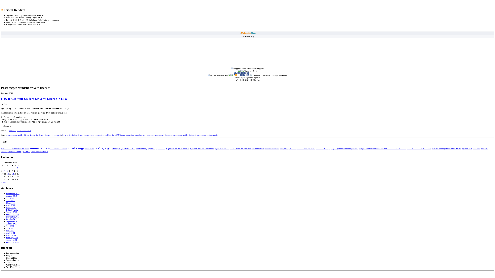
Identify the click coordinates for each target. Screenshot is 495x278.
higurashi (151, 149)
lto (113, 135)
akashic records (17, 149)
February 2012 (12, 210)
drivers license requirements (50, 135)
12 (8, 174)
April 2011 (10, 233)
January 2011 (11, 240)
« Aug (3, 182)
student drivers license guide (176, 135)
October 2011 (11, 219)
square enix (467, 148)
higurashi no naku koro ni (177, 148)
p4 (329, 149)
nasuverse (300, 149)
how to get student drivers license (75, 135)
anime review (39, 148)
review (370, 148)
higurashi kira (160, 149)
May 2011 (10, 231)
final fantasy (141, 148)
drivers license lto (31, 135)
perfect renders (344, 148)
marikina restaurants (272, 149)
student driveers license (135, 135)
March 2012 (11, 207)
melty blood (284, 149)
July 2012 (10, 198)
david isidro (89, 149)
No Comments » (24, 130)
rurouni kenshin (380, 149)
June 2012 (10, 200)
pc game (334, 149)
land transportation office (100, 135)
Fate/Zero (131, 149)
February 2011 (12, 238)
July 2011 (10, 226)
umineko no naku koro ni (39, 152)
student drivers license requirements (203, 135)
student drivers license (155, 135)
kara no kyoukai (243, 148)
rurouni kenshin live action (396, 149)
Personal (12, 130)
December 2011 (12, 214)
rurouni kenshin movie (415, 149)
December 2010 (12, 242)
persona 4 (354, 149)
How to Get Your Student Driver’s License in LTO (34, 98)
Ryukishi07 (427, 149)
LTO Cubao (120, 135)
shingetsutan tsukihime (450, 148)
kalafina (233, 149)
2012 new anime (6, 149)
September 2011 (12, 221)
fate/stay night (102, 148)
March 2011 (11, 235)
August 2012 (11, 196)
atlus (52, 149)
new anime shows (322, 149)
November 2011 (12, 217)
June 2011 (10, 228)
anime (26, 149)
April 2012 (10, 205)
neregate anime (309, 149)
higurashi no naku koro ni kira (202, 149)
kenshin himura (257, 149)
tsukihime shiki (13, 151)
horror (227, 149)
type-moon (25, 151)
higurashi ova (220, 149)
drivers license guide (14, 135)
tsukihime (476, 149)
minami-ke (292, 149)
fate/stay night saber (120, 149)
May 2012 (10, 203)
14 (13, 174)
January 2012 (11, 212)
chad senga (76, 148)
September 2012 (12, 194)
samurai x (436, 149)
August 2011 (11, 224)
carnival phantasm (60, 149)
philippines (363, 149)
